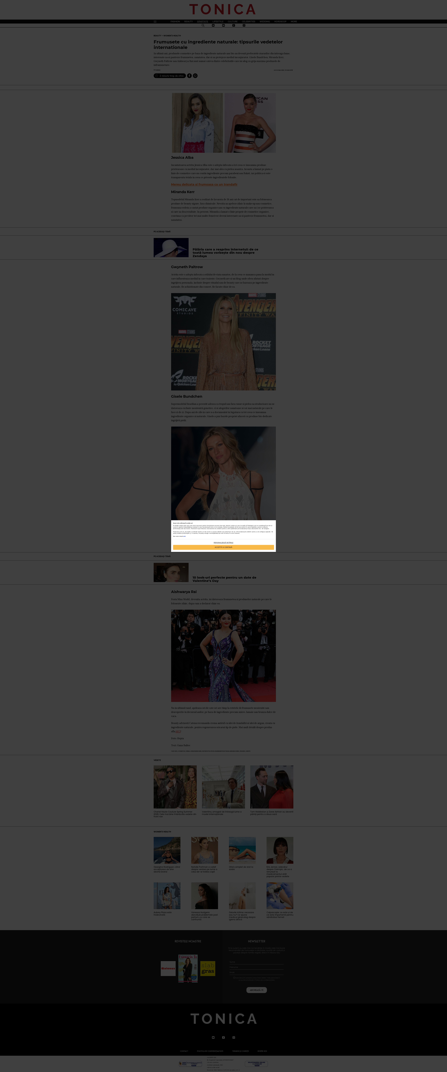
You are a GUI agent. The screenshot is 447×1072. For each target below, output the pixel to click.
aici (184, 536)
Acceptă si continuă (223, 547)
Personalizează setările (223, 543)
